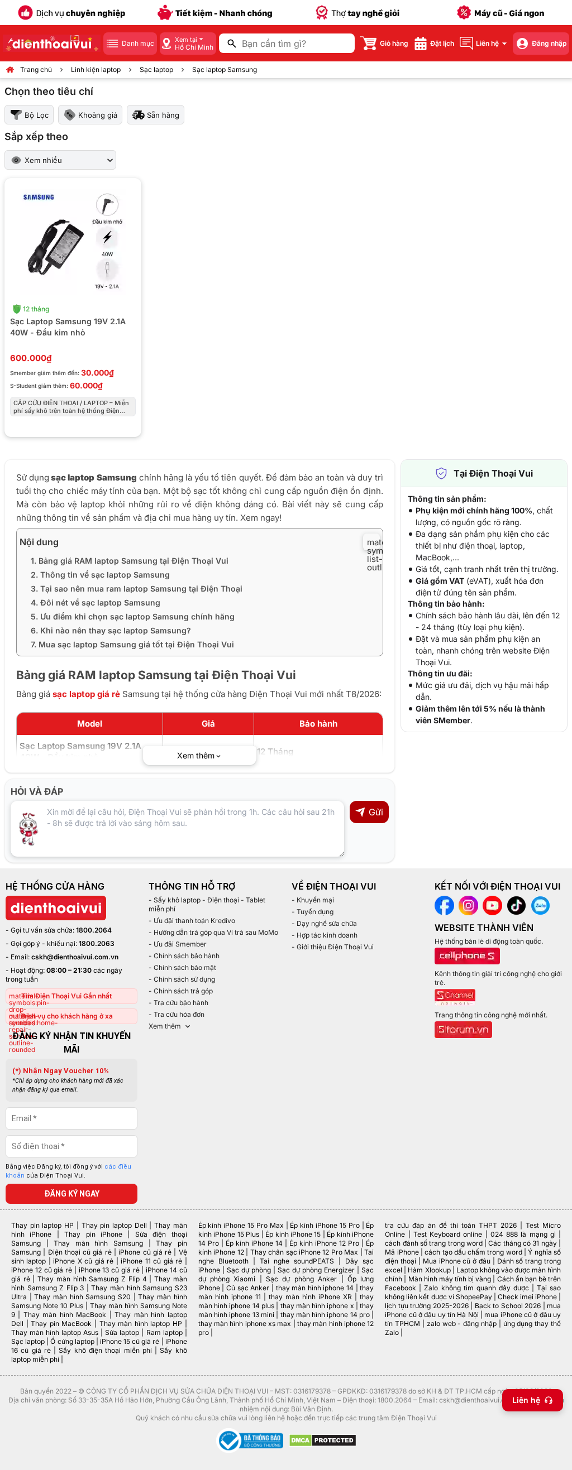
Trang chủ (36, 69)
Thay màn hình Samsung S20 (82, 1297)
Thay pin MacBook (61, 1323)
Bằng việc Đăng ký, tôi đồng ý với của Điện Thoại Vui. (68, 1171)
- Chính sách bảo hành (184, 956)
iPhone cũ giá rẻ (144, 1252)
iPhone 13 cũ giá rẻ (109, 1270)
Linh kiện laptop (96, 69)
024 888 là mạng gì (523, 1234)
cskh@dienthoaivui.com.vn (74, 957)
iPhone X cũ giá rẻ (83, 1261)
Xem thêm (165, 1026)
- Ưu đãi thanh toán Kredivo (192, 920)
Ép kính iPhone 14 (254, 1243)
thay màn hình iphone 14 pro (325, 1314)
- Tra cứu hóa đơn (176, 1014)
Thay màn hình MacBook (64, 1314)
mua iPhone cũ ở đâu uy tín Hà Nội (473, 1310)
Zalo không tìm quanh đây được (476, 1288)
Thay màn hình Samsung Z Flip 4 (91, 1279)
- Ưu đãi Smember (178, 944)
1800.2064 (94, 930)
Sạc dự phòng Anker (301, 1279)
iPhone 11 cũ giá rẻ (151, 1261)
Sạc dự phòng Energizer (316, 1270)
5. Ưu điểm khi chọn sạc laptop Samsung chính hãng (133, 616)
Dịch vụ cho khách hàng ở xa (67, 1016)
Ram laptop (164, 1332)
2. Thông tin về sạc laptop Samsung (100, 574)
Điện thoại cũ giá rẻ (80, 1252)
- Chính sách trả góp (181, 991)
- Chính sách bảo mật (182, 967)
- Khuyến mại (313, 900)
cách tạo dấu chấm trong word (473, 1252)
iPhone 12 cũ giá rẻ (41, 1270)
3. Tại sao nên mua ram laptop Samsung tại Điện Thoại (138, 588)
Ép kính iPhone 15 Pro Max (241, 1225)
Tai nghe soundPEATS (297, 1261)
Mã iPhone (401, 1252)
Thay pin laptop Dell (114, 1225)
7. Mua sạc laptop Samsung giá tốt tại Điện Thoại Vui (132, 644)
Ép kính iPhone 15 (293, 1234)
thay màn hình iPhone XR (310, 1297)
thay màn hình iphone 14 (315, 1288)
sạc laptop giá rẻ (86, 694)
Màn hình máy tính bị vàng (450, 1279)
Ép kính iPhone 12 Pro (324, 1243)
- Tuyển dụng (312, 911)
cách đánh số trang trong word (434, 1243)
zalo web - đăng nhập (462, 1323)
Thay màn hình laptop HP (140, 1323)
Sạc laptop (156, 69)
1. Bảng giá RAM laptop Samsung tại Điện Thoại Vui (129, 560)
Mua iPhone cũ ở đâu (456, 1261)
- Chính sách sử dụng (182, 979)
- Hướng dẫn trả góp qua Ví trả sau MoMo (213, 932)
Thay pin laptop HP (42, 1225)
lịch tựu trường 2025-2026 (426, 1305)
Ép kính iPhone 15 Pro (324, 1225)
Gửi (376, 812)
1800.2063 (97, 943)
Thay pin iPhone (93, 1234)
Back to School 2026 (508, 1305)
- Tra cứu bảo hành (178, 1002)
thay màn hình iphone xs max (245, 1323)
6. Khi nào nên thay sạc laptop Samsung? (111, 630)
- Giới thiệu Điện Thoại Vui (333, 947)
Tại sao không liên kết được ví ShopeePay (473, 1292)
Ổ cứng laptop (72, 1341)
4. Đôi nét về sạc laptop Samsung (95, 602)
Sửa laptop (122, 1332)
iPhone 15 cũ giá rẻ (130, 1341)
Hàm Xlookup (429, 1270)
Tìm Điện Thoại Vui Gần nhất (66, 996)
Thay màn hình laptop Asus (54, 1332)
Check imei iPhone (527, 1297)
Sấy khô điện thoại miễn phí (105, 1350)
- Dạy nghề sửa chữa (324, 923)
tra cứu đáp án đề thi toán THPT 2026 (450, 1225)
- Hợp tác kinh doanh (325, 935)
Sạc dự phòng (249, 1270)
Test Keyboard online (447, 1234)
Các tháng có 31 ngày (522, 1243)
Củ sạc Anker (247, 1288)
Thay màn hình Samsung (98, 1243)
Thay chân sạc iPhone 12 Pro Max (304, 1252)
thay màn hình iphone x (317, 1305)
